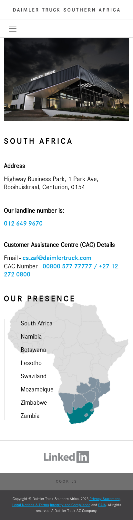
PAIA (102, 505)
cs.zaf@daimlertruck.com (57, 258)
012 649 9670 (23, 223)
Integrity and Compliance (70, 505)
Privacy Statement (104, 498)
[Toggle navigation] (12, 29)
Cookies (66, 481)
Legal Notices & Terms (30, 505)
